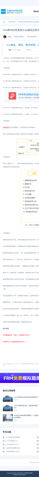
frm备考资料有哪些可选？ (13, 448)
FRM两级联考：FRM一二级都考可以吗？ (16, 335)
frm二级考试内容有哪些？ (13, 437)
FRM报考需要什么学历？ (13, 451)
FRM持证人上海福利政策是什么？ (14, 342)
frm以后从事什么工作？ (13, 444)
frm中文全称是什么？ (12, 441)
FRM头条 (12, 22)
